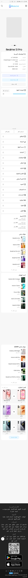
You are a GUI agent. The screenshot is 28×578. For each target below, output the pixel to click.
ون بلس (24, 526)
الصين (15, 541)
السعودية (23, 538)
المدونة (11, 1)
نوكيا (3, 526)
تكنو (7, 529)
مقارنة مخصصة (14, 437)
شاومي (17, 524)
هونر (10, 524)
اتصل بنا (12, 511)
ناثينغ (4, 529)
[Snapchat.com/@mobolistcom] (16, 1)
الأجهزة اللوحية (17, 517)
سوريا (11, 536)
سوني (13, 526)
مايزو (8, 531)
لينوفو (15, 531)
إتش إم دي (22, 529)
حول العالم (22, 536)
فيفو (10, 526)
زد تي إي (19, 531)
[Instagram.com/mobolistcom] (24, 1)
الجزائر (14, 538)
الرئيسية (24, 509)
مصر (18, 536)
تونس (7, 538)
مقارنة (4, 517)
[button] (16, 45)
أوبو (21, 526)
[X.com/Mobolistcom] (23, 1)
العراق (14, 536)
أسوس (6, 526)
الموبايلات (23, 517)
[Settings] (1, 1)
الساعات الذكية (9, 517)
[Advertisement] (14, 112)
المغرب (10, 538)
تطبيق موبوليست (6, 509)
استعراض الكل (21, 131)
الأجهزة (19, 509)
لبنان (7, 536)
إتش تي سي (16, 529)
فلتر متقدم (10, 519)
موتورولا (17, 526)
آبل (20, 524)
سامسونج (24, 524)
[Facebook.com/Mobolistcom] (26, 1)
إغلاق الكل (7, 131)
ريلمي (6, 524)
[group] (14, 27)
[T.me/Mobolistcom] (18, 1)
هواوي (13, 524)
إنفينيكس (11, 529)
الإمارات (18, 538)
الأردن (4, 536)
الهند (12, 541)
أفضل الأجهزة (17, 519)
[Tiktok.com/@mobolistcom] (21, 1)
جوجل (2, 524)
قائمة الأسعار (14, 509)
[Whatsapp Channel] (14, 1)
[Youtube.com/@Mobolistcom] (19, 1)
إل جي (11, 531)
